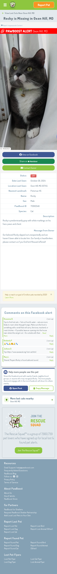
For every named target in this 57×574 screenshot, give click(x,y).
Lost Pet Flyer (9, 559)
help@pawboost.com (25, 467)
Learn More (9, 297)
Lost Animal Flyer (38, 562)
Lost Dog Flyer (10, 562)
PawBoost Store (10, 499)
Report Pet (44, 5)
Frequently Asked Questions (16, 470)
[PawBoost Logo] (12, 4)
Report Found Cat (11, 548)
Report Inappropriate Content (12, 25)
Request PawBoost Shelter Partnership (20, 512)
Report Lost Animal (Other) (42, 529)
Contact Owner (29, 167)
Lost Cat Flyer (36, 559)
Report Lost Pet (10, 526)
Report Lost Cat (10, 532)
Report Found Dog (11, 545)
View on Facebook (30, 154)
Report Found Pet (11, 542)
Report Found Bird (38, 542)
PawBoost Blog (10, 473)
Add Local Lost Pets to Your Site (17, 515)
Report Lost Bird (37, 526)
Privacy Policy (9, 479)
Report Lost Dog (11, 529)
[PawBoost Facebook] (14, 476)
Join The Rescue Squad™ (28, 450)
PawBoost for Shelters (13, 509)
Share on (24, 161)
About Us (8, 493)
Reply (51, 336)
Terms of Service (11, 482)
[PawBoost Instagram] (17, 476)
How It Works (9, 496)
